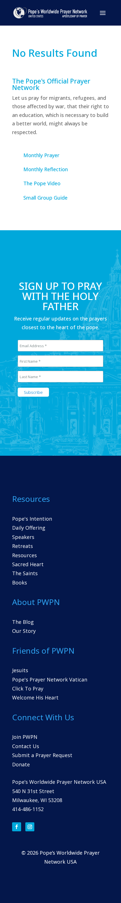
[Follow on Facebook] (16, 826)
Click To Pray (27, 688)
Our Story (24, 630)
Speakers (23, 537)
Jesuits (20, 670)
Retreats (22, 546)
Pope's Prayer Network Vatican (49, 679)
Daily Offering (28, 527)
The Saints (25, 573)
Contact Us (25, 746)
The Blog (23, 621)
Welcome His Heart (35, 697)
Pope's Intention (32, 518)
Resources (24, 555)
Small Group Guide (45, 197)
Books (19, 582)
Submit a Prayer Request (42, 755)
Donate (21, 764)
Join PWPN (24, 736)
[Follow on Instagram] (29, 826)
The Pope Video (41, 183)
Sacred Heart (28, 564)
